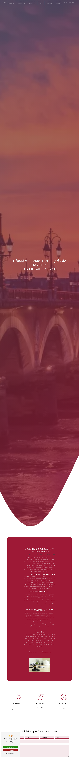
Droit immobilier (11, 2)
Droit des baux (40, 2)
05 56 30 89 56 (39, 707)
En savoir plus (33, 652)
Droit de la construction (21, 2)
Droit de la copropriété (32, 2)
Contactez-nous (46, 652)
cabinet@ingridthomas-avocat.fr (62, 708)
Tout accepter (10, 747)
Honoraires (67, 2)
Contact (74, 2)
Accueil (5, 2)
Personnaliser (10, 753)
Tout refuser (10, 750)
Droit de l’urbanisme (49, 2)
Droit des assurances (59, 2)
